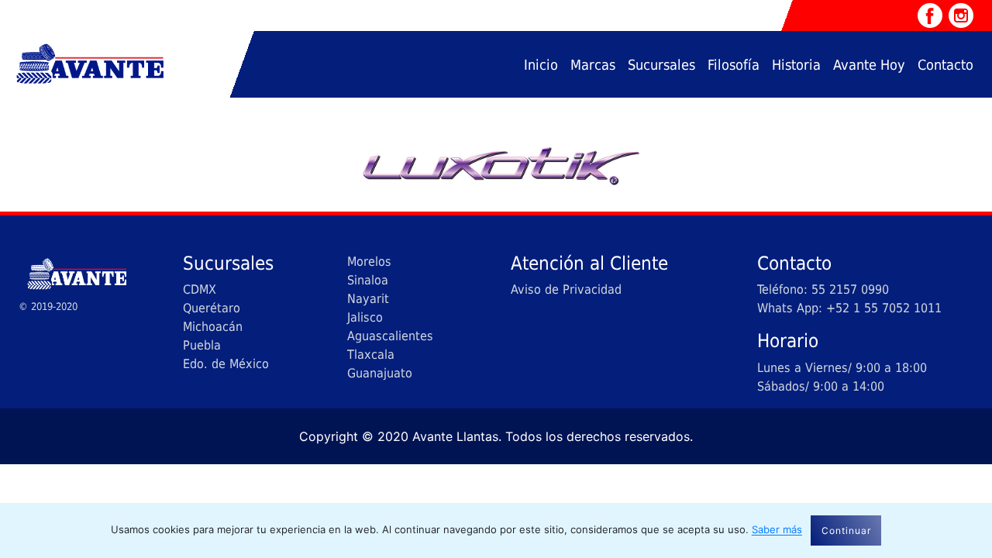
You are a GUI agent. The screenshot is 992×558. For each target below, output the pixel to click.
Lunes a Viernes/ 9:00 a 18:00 (842, 367)
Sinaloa (367, 280)
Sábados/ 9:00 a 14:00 (820, 386)
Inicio (541, 65)
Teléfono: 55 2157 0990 (823, 289)
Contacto (945, 65)
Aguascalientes (390, 336)
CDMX (199, 289)
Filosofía (734, 65)
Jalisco (365, 317)
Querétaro (211, 308)
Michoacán (213, 326)
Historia (796, 65)
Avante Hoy (869, 65)
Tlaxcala (370, 354)
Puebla (202, 345)
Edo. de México (226, 363)
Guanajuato (379, 373)
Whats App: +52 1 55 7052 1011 (849, 308)
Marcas (592, 65)
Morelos (369, 261)
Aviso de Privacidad (566, 289)
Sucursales (661, 65)
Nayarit (368, 298)
